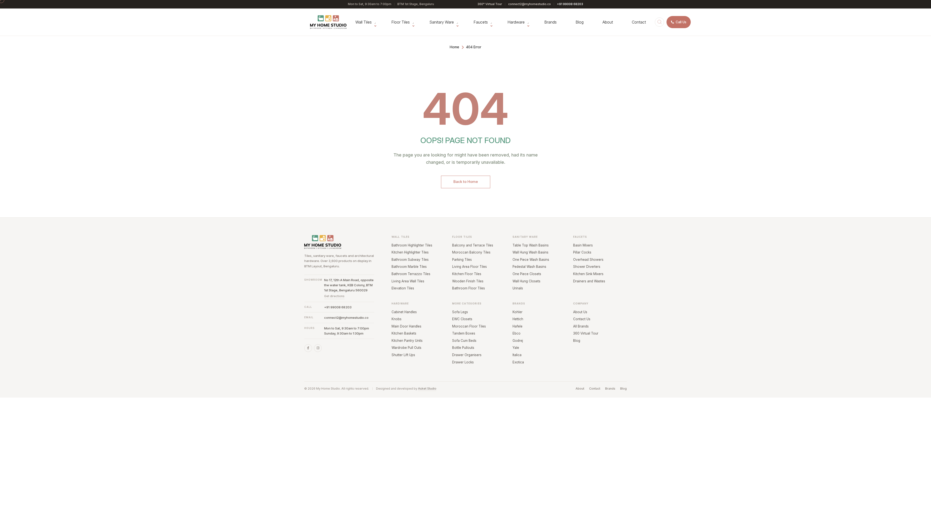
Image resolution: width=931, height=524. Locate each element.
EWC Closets (462, 319)
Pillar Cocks (582, 252)
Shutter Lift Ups (403, 355)
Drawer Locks (463, 362)
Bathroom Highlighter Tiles (412, 245)
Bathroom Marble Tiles (409, 267)
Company (581, 303)
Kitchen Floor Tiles (466, 274)
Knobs (396, 319)
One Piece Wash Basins (531, 260)
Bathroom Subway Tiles (410, 260)
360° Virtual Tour (489, 4)
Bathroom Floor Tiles (468, 288)
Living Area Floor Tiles (469, 267)
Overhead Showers (588, 260)
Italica (517, 355)
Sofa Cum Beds (464, 341)
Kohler (517, 312)
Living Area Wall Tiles (408, 281)
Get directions (334, 296)
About (607, 22)
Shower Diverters (586, 267)
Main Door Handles (406, 326)
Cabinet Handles (404, 312)
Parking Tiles (462, 260)
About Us (580, 312)
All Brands (581, 326)
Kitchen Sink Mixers (588, 274)
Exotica (518, 362)
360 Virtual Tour (585, 333)
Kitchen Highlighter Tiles (410, 252)
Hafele (517, 326)
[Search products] (659, 22)
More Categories (467, 303)
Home (454, 47)
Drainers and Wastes (589, 281)
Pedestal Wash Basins (529, 267)
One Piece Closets (527, 274)
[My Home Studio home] (328, 22)
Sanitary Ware (441, 22)
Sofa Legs (460, 312)
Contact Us (581, 319)
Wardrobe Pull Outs (406, 348)
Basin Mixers (583, 245)
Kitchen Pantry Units (407, 341)
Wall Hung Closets (526, 281)
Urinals (518, 288)
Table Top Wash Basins (531, 245)
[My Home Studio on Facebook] (308, 348)
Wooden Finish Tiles (467, 281)
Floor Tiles (400, 22)
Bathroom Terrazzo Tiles (411, 274)
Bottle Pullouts (463, 348)
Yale (516, 348)
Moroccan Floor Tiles (469, 326)
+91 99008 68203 (570, 4)
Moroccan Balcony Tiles (471, 252)
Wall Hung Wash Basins (530, 252)
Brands (550, 22)
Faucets (481, 22)
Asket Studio (427, 388)
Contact (639, 22)
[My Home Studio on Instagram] (318, 348)
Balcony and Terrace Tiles (472, 245)
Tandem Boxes (463, 333)
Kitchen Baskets (404, 333)
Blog (580, 22)
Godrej (518, 341)
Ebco (517, 333)
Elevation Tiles (403, 288)
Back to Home (465, 181)
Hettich (518, 319)
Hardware (516, 22)
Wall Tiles (363, 22)
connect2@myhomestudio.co (529, 4)
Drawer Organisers (467, 355)
